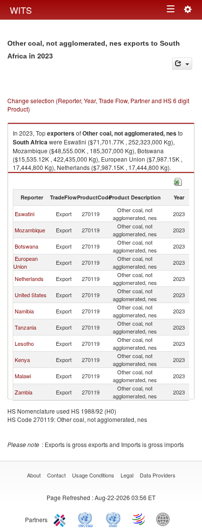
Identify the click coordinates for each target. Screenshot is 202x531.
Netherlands (29, 278)
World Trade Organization (139, 519)
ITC (61, 519)
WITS (21, 9)
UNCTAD (87, 519)
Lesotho (24, 343)
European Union (25, 262)
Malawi (23, 376)
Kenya (22, 359)
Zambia (23, 392)
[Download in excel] (178, 180)
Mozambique (30, 230)
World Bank (165, 519)
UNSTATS (113, 519)
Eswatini (24, 214)
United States (31, 295)
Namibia (24, 311)
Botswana (26, 246)
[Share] (182, 63)
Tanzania (25, 327)
